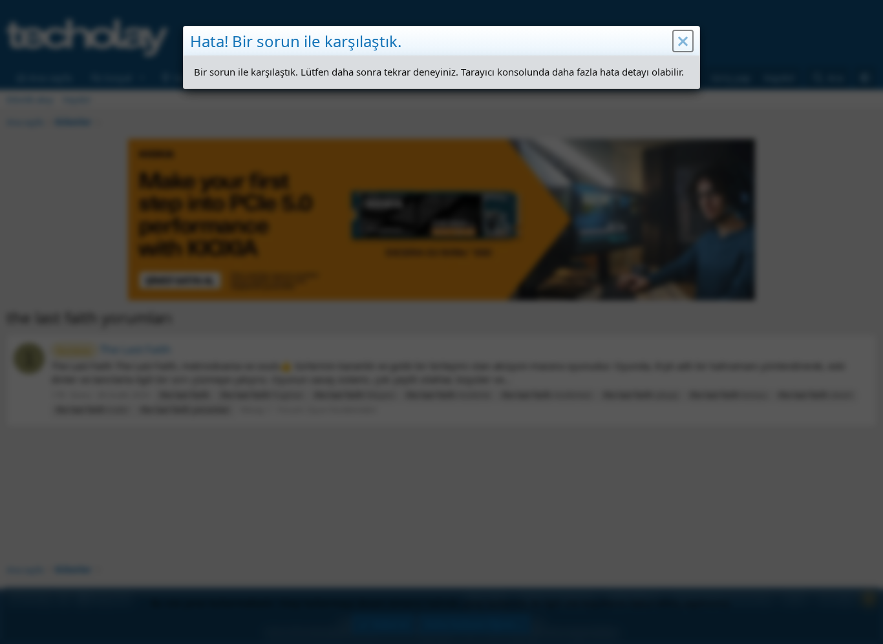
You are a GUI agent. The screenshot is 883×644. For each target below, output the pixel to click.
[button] (683, 41)
